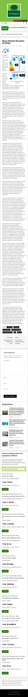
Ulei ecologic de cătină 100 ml (10, 638)
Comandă (5, 489)
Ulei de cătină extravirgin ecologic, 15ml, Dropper (12, 659)
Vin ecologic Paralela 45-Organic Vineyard (13, 578)
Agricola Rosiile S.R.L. (16, 669)
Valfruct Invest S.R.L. (16, 627)
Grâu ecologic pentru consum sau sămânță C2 (13, 517)
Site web (6, 389)
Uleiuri (8, 640)
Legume (8, 600)
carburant (9, 327)
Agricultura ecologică (7, 459)
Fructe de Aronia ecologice (9, 558)
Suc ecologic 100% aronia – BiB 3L (11, 618)
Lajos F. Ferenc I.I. (15, 547)
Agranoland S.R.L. (15, 505)
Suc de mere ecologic (7, 476)
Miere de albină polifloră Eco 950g (11, 538)
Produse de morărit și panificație (14, 498)
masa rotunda (6, 329)
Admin (11, 417)
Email (5, 383)
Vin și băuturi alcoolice (12, 580)
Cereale (8, 520)
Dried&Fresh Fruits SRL (16, 567)
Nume (5, 377)
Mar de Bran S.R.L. (15, 485)
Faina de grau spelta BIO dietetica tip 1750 (13, 496)
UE (14, 332)
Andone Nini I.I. (14, 587)
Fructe (8, 560)
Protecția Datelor (11, 694)
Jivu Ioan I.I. (14, 607)
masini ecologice (16, 329)
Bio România (18, 681)
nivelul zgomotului (7, 332)
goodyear (16, 327)
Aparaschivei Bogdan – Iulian (17, 527)
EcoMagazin (6, 46)
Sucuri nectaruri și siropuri (13, 478)
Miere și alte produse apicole (13, 540)
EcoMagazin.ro (16, 692)
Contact (18, 694)
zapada (19, 332)
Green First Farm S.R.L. (16, 647)
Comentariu (7, 360)
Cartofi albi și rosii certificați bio (10, 598)
